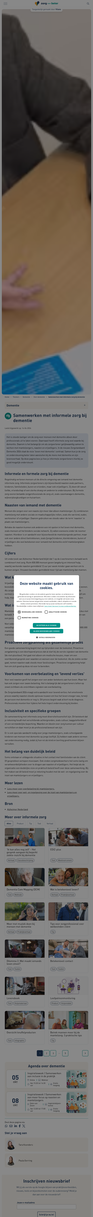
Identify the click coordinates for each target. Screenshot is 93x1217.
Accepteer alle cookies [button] (46, 625)
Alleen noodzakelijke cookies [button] (46, 631)
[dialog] (46, 608)
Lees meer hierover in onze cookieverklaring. (60, 606)
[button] (46, 637)
